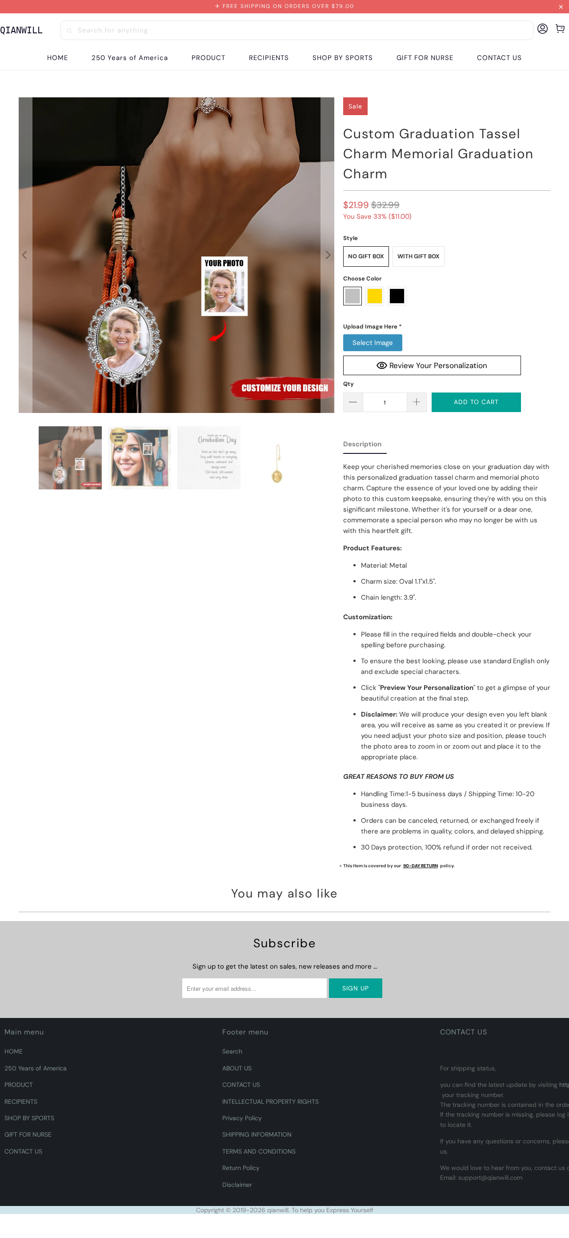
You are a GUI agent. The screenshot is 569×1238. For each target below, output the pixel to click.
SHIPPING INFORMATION (257, 1134)
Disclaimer (237, 1185)
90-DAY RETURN (420, 866)
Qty (348, 384)
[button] (208, 58)
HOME (13, 1051)
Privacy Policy (242, 1118)
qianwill (278, 1210)
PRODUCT (18, 1085)
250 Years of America (35, 1068)
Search (232, 1051)
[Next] (328, 255)
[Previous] (25, 255)
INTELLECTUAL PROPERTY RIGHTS (270, 1102)
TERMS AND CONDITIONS (259, 1151)
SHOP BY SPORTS (29, 1118)
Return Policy (241, 1168)
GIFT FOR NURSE (28, 1134)
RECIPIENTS (20, 1102)
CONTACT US (23, 1151)
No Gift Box (366, 256)
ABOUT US (237, 1068)
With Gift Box (418, 256)
